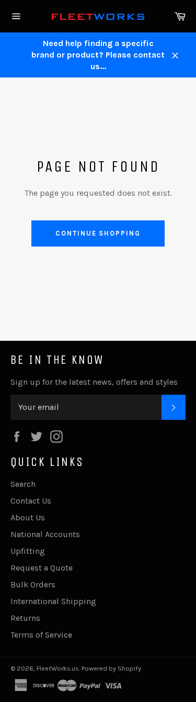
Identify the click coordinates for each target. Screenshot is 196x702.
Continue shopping (98, 233)
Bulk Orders (32, 584)
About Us (27, 517)
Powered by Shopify (111, 668)
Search (23, 484)
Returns (25, 618)
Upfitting (27, 551)
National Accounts (45, 534)
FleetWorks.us (58, 668)
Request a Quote (41, 568)
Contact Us (30, 501)
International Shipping (53, 601)
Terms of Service (41, 635)
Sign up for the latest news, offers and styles (94, 382)
